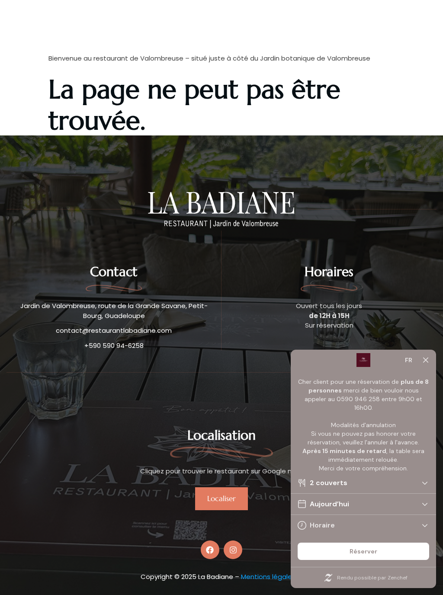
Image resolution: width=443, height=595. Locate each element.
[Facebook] (210, 549)
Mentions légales (268, 576)
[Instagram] (233, 549)
